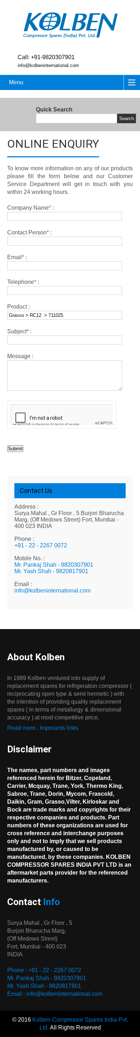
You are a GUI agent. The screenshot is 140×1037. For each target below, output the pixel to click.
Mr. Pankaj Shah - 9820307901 (53, 565)
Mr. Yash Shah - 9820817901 (51, 571)
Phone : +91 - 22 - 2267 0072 (44, 970)
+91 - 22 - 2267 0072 (40, 545)
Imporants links (59, 728)
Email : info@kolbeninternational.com (54, 994)
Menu (16, 82)
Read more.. (22, 728)
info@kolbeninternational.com (52, 591)
